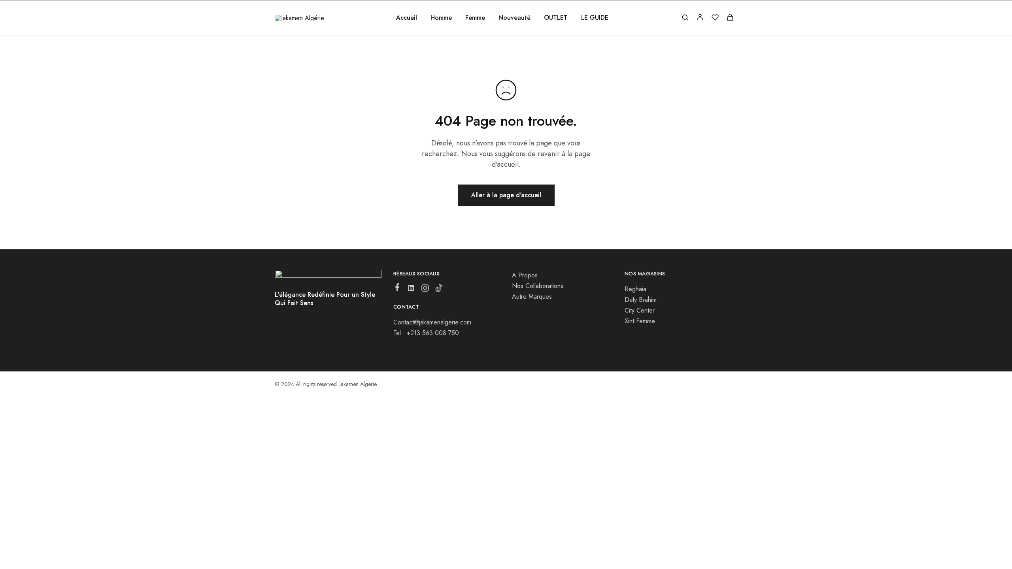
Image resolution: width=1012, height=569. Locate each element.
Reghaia (635, 289)
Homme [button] (441, 17)
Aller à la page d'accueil (506, 195)
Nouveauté (514, 17)
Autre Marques (532, 296)
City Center (640, 310)
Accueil (406, 17)
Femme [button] (475, 17)
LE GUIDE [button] (594, 17)
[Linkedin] (411, 290)
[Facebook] (397, 289)
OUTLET (556, 17)
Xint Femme (640, 321)
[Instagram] (425, 290)
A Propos (525, 275)
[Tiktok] (439, 290)
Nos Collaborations (537, 285)
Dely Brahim (641, 299)
